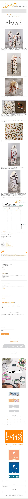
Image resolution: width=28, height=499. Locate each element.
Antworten (3, 288)
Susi (11, 233)
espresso (22, 255)
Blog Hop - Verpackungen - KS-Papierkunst (8, 302)
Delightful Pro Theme (11, 495)
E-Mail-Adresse (3, 327)
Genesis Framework (16, 495)
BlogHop (7, 254)
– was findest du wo (14, 341)
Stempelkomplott (8, 245)
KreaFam (7, 243)
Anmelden (22, 495)
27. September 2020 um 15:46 (6, 274)
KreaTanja (7, 241)
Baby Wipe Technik (8, 255)
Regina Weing (4, 273)
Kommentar (3, 315)
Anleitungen (4, 254)
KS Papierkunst (7, 244)
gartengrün (24, 255)
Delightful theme (14, 494)
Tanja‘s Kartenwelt (8, 242)
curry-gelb (20, 255)
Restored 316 (18, 494)
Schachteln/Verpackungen (11, 254)
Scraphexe (14, 5)
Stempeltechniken (16, 254)
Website (2, 330)
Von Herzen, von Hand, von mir (9, 246)
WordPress (19, 495)
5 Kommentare (17, 16)
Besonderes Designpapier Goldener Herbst (14, 255)
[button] (2, 251)
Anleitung (5, 255)
